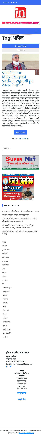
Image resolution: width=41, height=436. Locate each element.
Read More (20, 132)
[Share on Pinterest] (25, 139)
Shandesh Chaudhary (26, 433)
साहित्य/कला (7, 329)
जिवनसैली (6, 310)
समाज (5, 295)
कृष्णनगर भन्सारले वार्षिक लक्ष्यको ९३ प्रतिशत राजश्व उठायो (20, 211)
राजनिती (4, 253)
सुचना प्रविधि (7, 333)
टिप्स (4, 314)
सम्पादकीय (6, 291)
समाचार (4, 246)
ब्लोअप (5, 326)
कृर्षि (4, 307)
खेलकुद (4, 272)
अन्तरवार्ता (5, 261)
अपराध (5, 303)
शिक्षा (3, 269)
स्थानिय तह (5, 257)
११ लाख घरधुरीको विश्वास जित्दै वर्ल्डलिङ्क (15, 215)
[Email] (27, 139)
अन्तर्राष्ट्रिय (5, 265)
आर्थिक (4, 276)
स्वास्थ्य (5, 299)
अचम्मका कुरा (7, 287)
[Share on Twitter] (22, 139)
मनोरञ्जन (5, 280)
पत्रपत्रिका (6, 322)
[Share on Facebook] (20, 139)
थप (3, 284)
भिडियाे (5, 337)
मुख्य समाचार (6, 250)
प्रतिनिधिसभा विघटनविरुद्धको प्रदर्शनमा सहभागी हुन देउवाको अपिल (17, 79)
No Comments (20, 50)
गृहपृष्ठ (4, 242)
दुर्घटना (5, 318)
